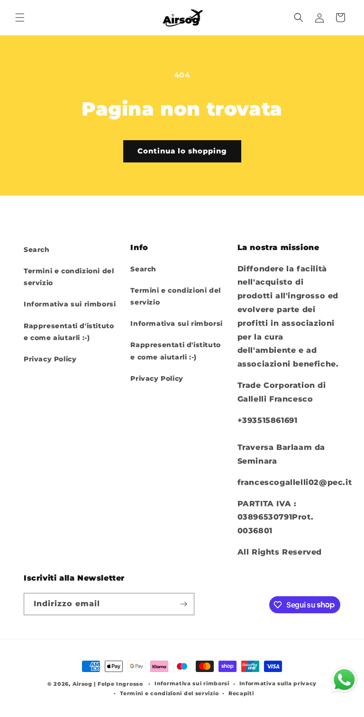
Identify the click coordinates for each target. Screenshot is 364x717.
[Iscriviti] (183, 604)
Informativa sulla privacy (278, 683)
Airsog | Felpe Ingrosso (108, 684)
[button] (19, 17)
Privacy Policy (50, 359)
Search (37, 249)
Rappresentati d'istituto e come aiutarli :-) (69, 332)
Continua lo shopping (182, 150)
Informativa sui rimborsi (70, 304)
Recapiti (241, 693)
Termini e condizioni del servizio (69, 277)
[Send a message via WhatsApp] (344, 680)
